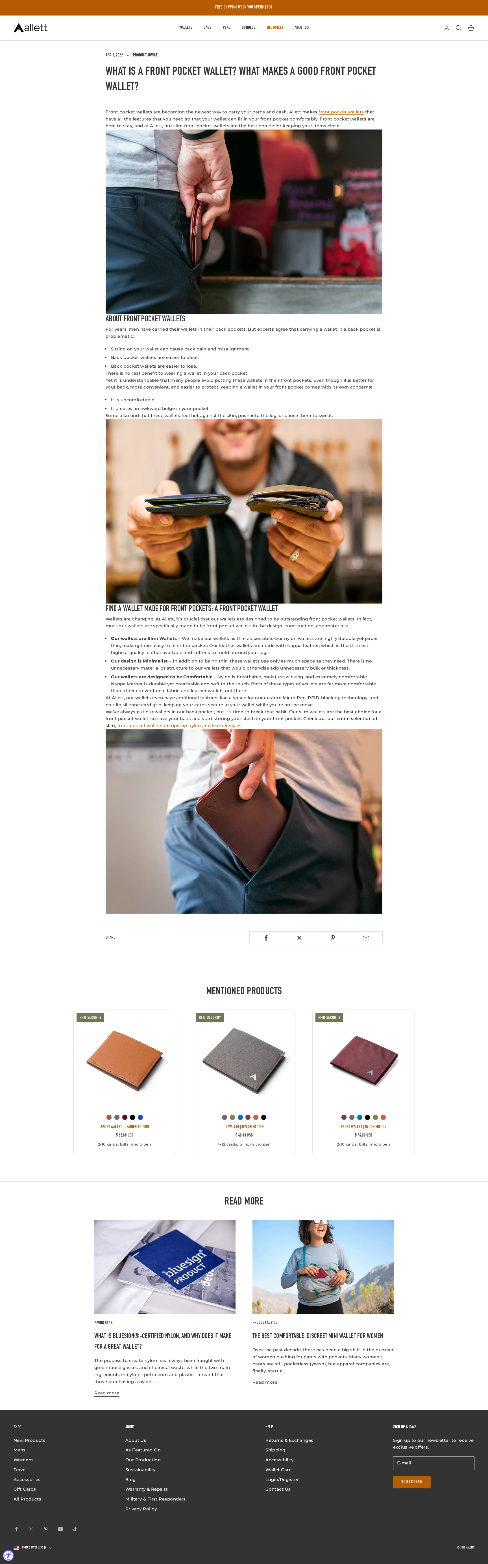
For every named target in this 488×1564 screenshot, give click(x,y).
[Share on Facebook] (266, 938)
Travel (20, 1469)
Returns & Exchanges (289, 1440)
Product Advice (145, 55)
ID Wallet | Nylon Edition (244, 1127)
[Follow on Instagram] (31, 1529)
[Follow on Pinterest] (46, 1529)
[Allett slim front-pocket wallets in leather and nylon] (244, 821)
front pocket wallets (341, 112)
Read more (106, 1393)
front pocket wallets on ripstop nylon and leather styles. (179, 725)
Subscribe (411, 1482)
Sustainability (140, 1469)
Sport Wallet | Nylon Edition (363, 1127)
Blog (130, 1479)
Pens (227, 28)
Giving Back (103, 1323)
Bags (208, 28)
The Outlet (275, 28)
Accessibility (279, 1459)
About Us (302, 28)
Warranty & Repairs (146, 1489)
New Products (29, 1440)
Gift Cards (25, 1489)
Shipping (275, 1450)
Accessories (27, 1479)
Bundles (248, 28)
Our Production (143, 1459)
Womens (24, 1459)
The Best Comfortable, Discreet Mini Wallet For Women (317, 1336)
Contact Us (278, 1489)
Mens (20, 1450)
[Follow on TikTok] (75, 1529)
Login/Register (282, 1479)
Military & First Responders (155, 1499)
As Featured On (143, 1450)
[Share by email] (365, 938)
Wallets (185, 28)
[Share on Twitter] (299, 938)
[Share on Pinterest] (332, 938)
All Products (27, 1499)
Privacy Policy (141, 1509)
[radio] (109, 1117)
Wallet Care (278, 1469)
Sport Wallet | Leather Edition (124, 1127)
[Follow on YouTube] (60, 1529)
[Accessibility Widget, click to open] (8, 1555)
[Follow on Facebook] (16, 1529)
